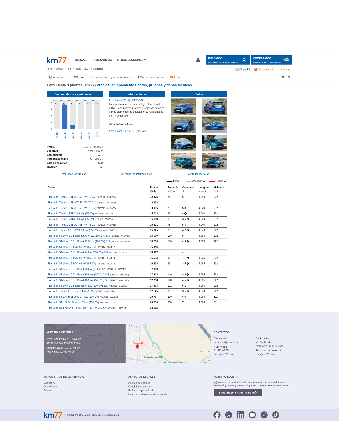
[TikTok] (275, 414)
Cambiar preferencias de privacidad (148, 394)
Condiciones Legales (140, 386)
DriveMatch (50, 386)
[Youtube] (252, 414)
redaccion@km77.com (226, 342)
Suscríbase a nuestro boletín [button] (238, 392)
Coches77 (49, 382)
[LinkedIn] (240, 414)
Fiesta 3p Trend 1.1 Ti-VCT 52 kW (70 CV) (82, 196)
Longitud (204, 189)
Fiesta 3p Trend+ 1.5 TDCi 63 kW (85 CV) (81, 291)
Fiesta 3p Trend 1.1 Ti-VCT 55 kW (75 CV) (82, 208)
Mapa (77, 342)
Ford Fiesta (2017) (120, 100)
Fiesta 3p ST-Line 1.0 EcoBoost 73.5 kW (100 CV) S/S (89, 235)
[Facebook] (217, 414)
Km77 (56, 60)
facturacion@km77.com (269, 345)
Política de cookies (139, 382)
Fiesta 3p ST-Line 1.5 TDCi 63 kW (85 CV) (82, 246)
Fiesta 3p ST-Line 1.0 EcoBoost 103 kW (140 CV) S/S (88, 274)
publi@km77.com (224, 354)
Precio (154, 189)
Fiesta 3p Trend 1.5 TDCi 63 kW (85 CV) (80, 213)
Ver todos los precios (74, 173)
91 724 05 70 (72, 347)
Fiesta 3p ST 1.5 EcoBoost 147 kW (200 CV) (83, 296)
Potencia (173, 189)
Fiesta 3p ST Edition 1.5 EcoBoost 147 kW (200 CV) (87, 307)
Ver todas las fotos (199, 173)
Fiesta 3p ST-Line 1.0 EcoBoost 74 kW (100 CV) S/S (88, 252)
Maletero (219, 189)
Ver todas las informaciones (136, 173)
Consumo (188, 187)
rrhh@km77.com (265, 354)
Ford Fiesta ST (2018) (122, 130)
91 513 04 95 (67, 351)
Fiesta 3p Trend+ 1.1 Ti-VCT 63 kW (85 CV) (82, 230)
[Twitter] (228, 414)
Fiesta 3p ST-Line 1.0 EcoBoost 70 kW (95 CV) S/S (87, 269)
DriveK (48, 390)
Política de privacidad (140, 390)
